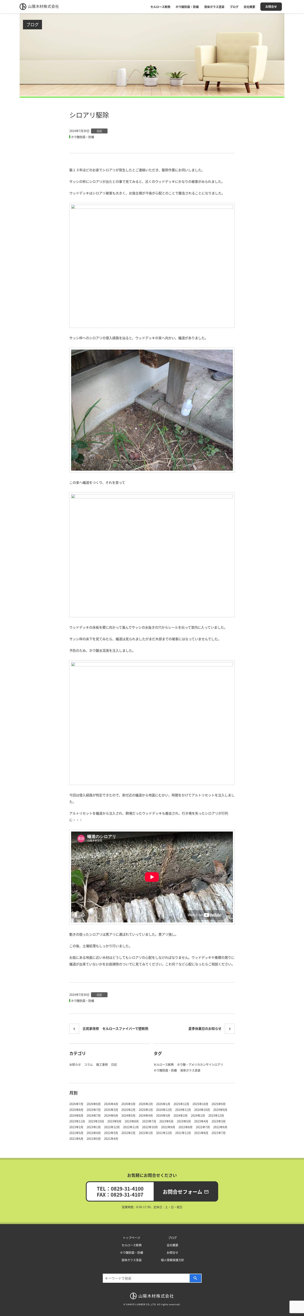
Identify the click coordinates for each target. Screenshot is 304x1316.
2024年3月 (163, 1115)
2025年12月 (181, 1104)
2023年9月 (114, 1121)
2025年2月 (128, 1110)
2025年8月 (76, 1110)
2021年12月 (164, 1133)
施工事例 (102, 1064)
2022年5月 (76, 1133)
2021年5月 (94, 1138)
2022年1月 (146, 1133)
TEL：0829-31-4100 (120, 1188)
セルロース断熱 (160, 7)
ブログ (234, 7)
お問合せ (271, 6)
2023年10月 (96, 1121)
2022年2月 (128, 1133)
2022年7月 (203, 1127)
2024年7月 (94, 1115)
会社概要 (249, 7)
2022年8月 (185, 1127)
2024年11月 (183, 1110)
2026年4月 (111, 1104)
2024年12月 (164, 1110)
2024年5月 (128, 1115)
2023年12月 (216, 1115)
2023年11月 (77, 1121)
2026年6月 (94, 1104)
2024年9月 (220, 1110)
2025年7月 (94, 1110)
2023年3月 (219, 1121)
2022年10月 (150, 1127)
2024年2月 (181, 1115)
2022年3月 (111, 1133)
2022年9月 (168, 1127)
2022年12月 (112, 1127)
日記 (99, 131)
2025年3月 (111, 1110)
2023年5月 (184, 1121)
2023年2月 (76, 1127)
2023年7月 (149, 1121)
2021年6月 (76, 1138)
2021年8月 (201, 1133)
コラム (88, 1064)
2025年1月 (146, 1110)
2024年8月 (76, 1115)
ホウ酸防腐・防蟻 (187, 7)
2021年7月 (219, 1133)
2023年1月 (94, 1127)
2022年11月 (131, 1127)
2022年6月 (220, 1127)
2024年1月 (198, 1115)
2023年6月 (166, 1121)
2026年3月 (128, 1104)
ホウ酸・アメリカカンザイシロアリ (200, 1064)
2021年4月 (111, 1138)
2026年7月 (76, 1104)
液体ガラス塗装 (214, 7)
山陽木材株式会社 (43, 6)
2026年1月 (163, 1104)
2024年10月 (202, 1110)
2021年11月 (183, 1133)
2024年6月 (111, 1115)
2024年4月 (146, 1115)
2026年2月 (146, 1104)
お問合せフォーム (186, 1191)
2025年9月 (219, 1104)
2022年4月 (94, 1133)
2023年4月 (201, 1121)
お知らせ (75, 1064)
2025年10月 (200, 1104)
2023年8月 (132, 1121)
